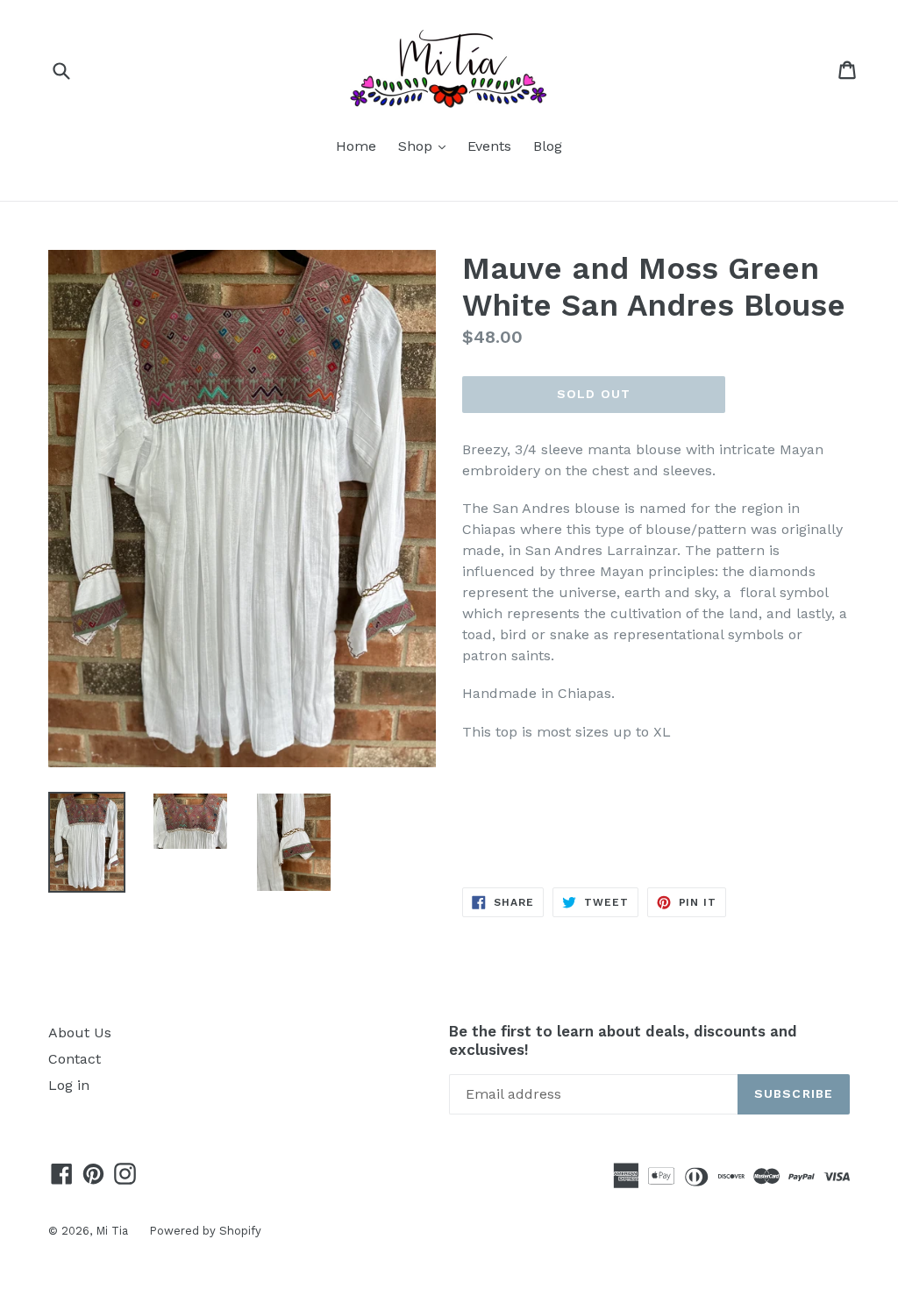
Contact (74, 1058)
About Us (79, 1032)
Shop (426, 145)
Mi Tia (114, 1230)
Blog (547, 146)
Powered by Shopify (205, 1230)
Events (489, 146)
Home (356, 146)
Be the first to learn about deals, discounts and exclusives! (623, 1040)
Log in (68, 1085)
